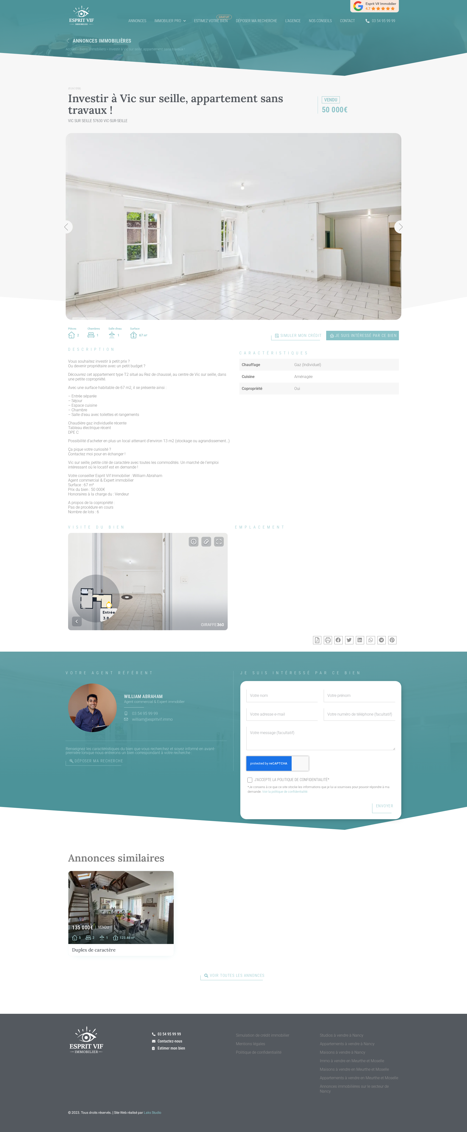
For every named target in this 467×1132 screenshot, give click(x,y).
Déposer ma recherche (256, 20)
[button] (66, 227)
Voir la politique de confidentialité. (285, 791)
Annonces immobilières (102, 41)
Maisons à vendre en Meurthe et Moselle (354, 1069)
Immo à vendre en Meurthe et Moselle (352, 1061)
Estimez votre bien (211, 20)
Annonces (137, 20)
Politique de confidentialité (258, 1052)
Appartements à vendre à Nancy (347, 1044)
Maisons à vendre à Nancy (342, 1052)
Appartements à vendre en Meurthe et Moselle (359, 1078)
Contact (347, 20)
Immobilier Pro (167, 20)
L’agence (293, 20)
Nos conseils (320, 20)
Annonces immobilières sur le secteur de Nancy (354, 1089)
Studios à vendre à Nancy (341, 1035)
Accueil (71, 49)
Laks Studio (152, 1112)
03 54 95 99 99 (383, 20)
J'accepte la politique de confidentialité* (291, 780)
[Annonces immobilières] (68, 40)
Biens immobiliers (93, 49)
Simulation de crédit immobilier (262, 1035)
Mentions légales (250, 1044)
